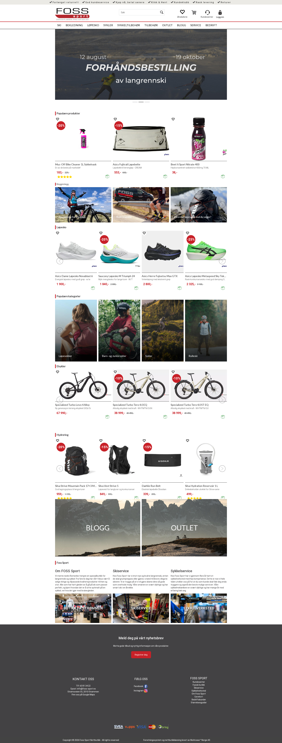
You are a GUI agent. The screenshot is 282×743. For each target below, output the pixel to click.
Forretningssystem (152, 740)
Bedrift (211, 25)
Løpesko (93, 25)
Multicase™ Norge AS (200, 740)
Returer (226, 2)
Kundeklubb (181, 2)
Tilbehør (151, 25)
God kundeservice (97, 2)
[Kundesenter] (207, 12)
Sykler (108, 25)
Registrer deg (141, 655)
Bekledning (74, 25)
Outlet (167, 25)
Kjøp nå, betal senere (130, 2)
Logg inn (220, 17)
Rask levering (205, 2)
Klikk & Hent (159, 2)
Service (195, 25)
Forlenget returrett (66, 2)
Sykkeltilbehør (128, 25)
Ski (59, 25)
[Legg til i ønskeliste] (57, 119)
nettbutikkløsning (173, 740)
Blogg (181, 25)
